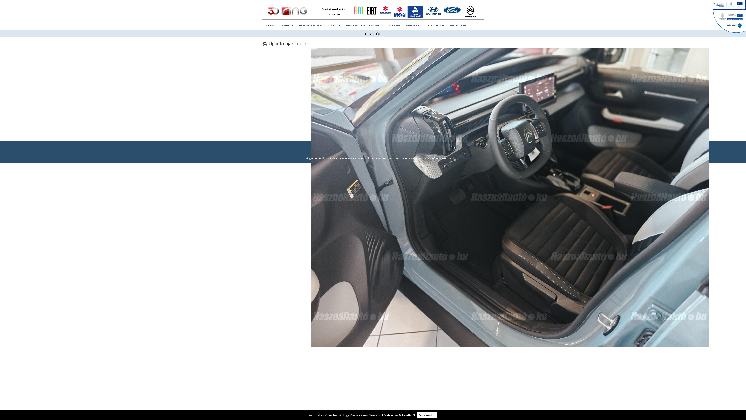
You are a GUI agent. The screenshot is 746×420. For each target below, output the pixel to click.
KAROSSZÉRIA (458, 25)
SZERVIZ (270, 25)
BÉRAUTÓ (334, 25)
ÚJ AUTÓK (287, 25)
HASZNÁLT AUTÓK (310, 25)
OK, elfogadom (427, 415)
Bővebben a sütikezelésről (398, 415)
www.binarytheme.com (470, 158)
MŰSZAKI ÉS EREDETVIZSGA (362, 25)
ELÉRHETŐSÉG (435, 25)
